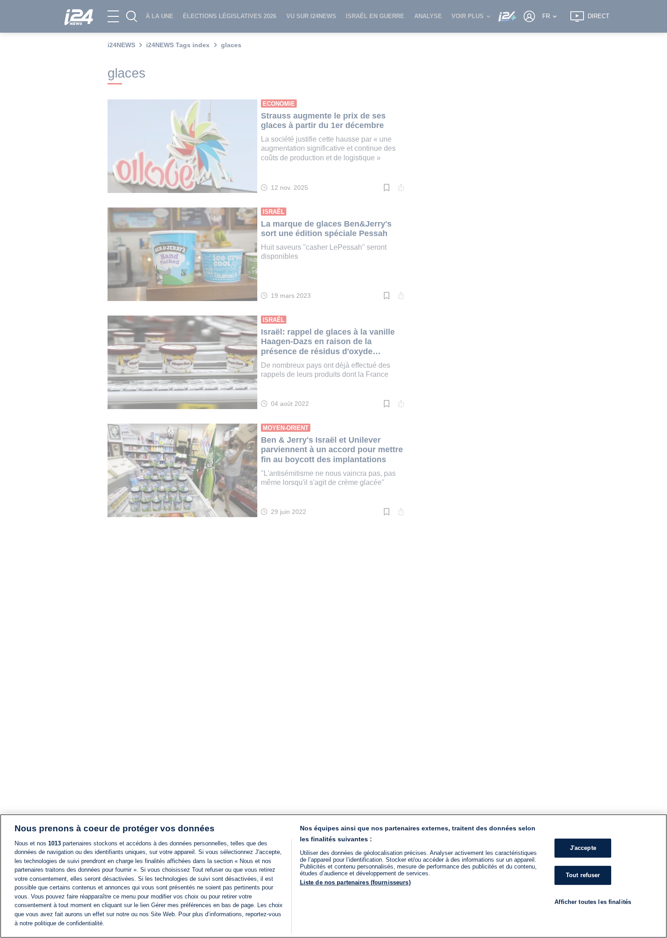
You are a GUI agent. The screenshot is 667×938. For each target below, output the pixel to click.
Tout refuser (583, 875)
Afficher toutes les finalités (592, 902)
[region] (333, 876)
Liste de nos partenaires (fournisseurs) (355, 882)
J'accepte (583, 848)
